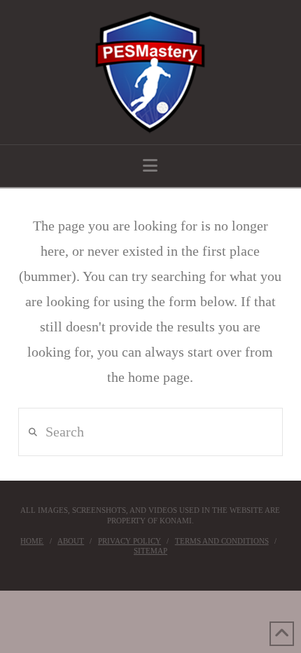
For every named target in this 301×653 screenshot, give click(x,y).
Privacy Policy (129, 541)
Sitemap (150, 551)
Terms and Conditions (222, 541)
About (70, 541)
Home (31, 541)
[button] (150, 165)
